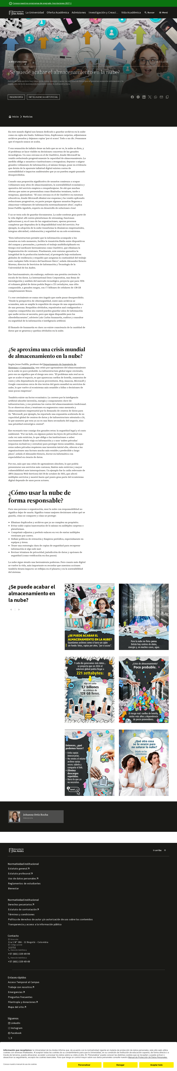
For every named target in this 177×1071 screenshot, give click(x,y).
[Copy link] (167, 97)
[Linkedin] (144, 97)
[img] (16, 13)
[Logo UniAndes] (16, 12)
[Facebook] (132, 97)
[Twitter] (150, 97)
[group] (36, 816)
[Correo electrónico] (161, 97)
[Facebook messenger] (138, 97)
